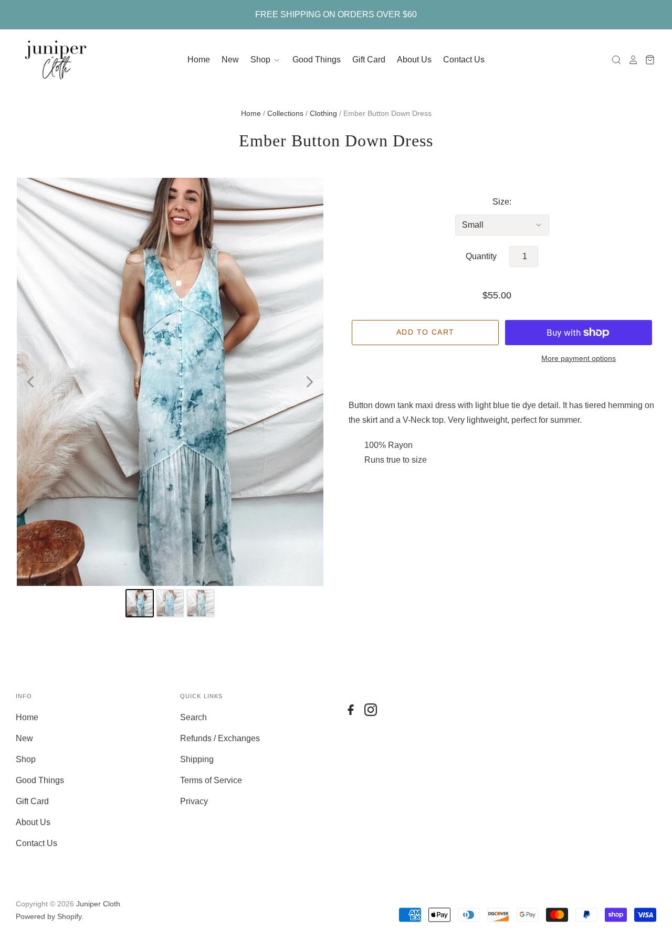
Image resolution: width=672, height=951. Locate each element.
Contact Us (464, 59)
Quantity (481, 256)
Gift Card (368, 59)
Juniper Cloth (98, 904)
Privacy (194, 801)
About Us (414, 59)
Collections (285, 113)
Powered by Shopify (48, 916)
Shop (261, 59)
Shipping (197, 759)
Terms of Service (211, 780)
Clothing (323, 113)
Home (198, 59)
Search (193, 717)
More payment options (578, 358)
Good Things (316, 59)
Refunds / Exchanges (220, 738)
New (230, 59)
